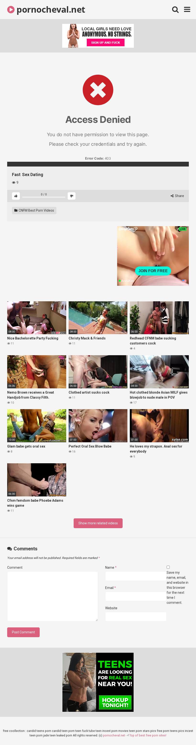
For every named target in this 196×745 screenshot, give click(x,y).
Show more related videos (98, 523)
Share (179, 196)
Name (111, 567)
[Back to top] (180, 730)
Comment (14, 567)
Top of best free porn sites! (147, 735)
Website (111, 608)
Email (110, 588)
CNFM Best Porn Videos (36, 210)
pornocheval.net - (115, 735)
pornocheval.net (50, 9)
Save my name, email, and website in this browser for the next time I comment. (177, 587)
